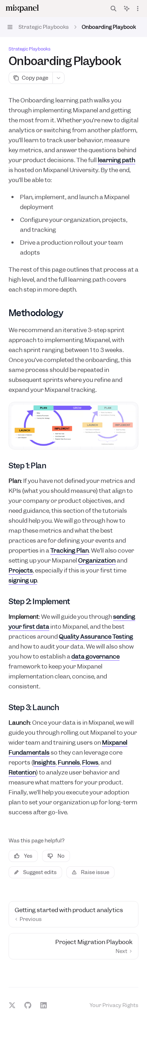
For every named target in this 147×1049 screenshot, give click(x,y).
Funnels (69, 762)
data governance (95, 656)
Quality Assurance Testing (96, 636)
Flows (90, 762)
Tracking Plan (69, 550)
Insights (44, 762)
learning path (116, 160)
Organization (97, 560)
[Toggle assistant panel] (126, 8)
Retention (22, 772)
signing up (23, 580)
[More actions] (137, 9)
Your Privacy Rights (114, 1005)
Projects (21, 570)
